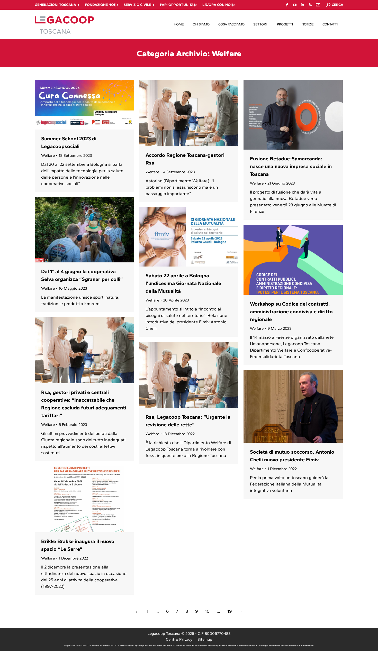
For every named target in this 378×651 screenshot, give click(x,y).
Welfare (48, 155)
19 (229, 611)
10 (207, 611)
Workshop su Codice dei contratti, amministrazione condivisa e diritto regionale (291, 311)
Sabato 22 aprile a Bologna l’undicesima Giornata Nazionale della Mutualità (183, 283)
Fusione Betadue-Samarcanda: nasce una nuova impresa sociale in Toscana (291, 166)
